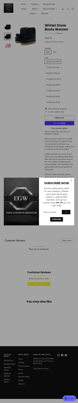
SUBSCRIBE (56, 219)
